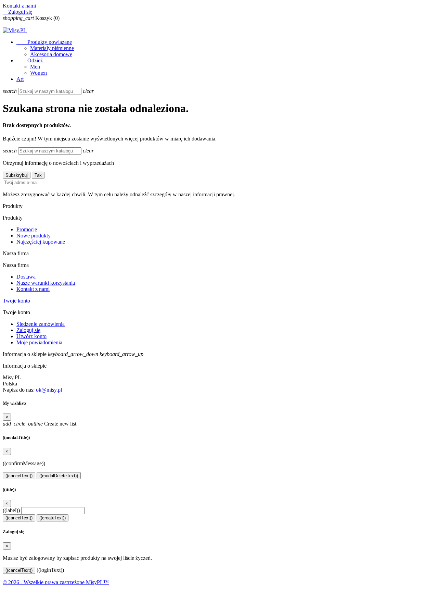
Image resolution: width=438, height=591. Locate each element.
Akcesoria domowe (51, 54)
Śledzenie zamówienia (40, 324)
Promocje (26, 229)
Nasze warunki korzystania (45, 283)
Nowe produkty (33, 235)
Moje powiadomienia (39, 342)
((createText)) (52, 517)
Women (38, 73)
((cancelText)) (19, 475)
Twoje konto (16, 301)
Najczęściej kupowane (40, 242)
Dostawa (26, 277)
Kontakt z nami (19, 6)
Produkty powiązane (44, 42)
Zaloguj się (28, 330)
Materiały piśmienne (52, 48)
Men (35, 67)
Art (20, 79)
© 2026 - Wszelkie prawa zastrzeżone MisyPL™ (56, 582)
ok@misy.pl (49, 390)
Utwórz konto (31, 336)
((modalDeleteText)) (58, 475)
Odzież (29, 60)
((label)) (11, 510)
